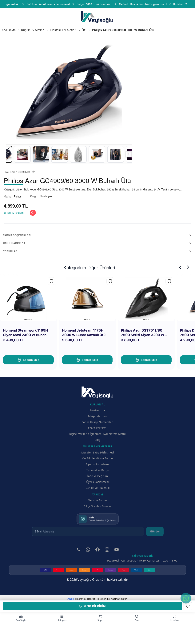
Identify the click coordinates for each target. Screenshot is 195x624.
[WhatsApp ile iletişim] (186, 598)
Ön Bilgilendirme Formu (97, 458)
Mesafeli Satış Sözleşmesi (97, 452)
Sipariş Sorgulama (97, 464)
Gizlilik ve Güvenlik (97, 488)
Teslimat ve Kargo (97, 470)
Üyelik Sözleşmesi (97, 482)
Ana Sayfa (9, 30)
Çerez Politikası (97, 428)
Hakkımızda (97, 410)
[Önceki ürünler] (180, 267)
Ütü (84, 30)
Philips (18, 196)
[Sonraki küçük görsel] (128, 154)
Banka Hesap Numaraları (97, 422)
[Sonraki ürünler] (188, 267)
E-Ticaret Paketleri (95, 598)
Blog (97, 440)
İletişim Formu (97, 500)
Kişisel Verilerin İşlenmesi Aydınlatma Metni (97, 434)
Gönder (155, 531)
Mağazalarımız (97, 416)
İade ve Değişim (97, 476)
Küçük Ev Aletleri (32, 30)
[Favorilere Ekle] (188, 606)
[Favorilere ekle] (51, 281)
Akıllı (70, 598)
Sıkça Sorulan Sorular (97, 506)
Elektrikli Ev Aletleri (63, 30)
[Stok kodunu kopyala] (34, 172)
